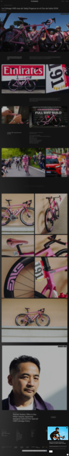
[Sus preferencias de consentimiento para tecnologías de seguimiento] (67, 454)
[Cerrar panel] (67, 427)
